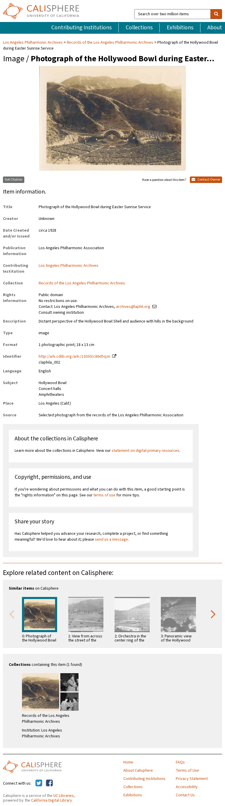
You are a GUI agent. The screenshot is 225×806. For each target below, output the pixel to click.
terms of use (104, 495)
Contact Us (185, 795)
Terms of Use (187, 770)
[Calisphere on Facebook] (49, 783)
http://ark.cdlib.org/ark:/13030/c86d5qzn (74, 356)
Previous (12, 613)
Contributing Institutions (81, 27)
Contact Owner (208, 179)
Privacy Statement (192, 779)
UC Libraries (63, 796)
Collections (139, 27)
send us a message (111, 539)
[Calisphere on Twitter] (38, 783)
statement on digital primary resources (145, 451)
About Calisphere (138, 770)
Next (213, 613)
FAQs (180, 762)
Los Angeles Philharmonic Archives (33, 42)
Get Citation (14, 179)
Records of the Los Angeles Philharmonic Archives (110, 42)
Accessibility (187, 787)
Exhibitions (180, 27)
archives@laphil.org (133, 307)
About (214, 27)
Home (128, 762)
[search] (216, 14)
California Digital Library (51, 800)
